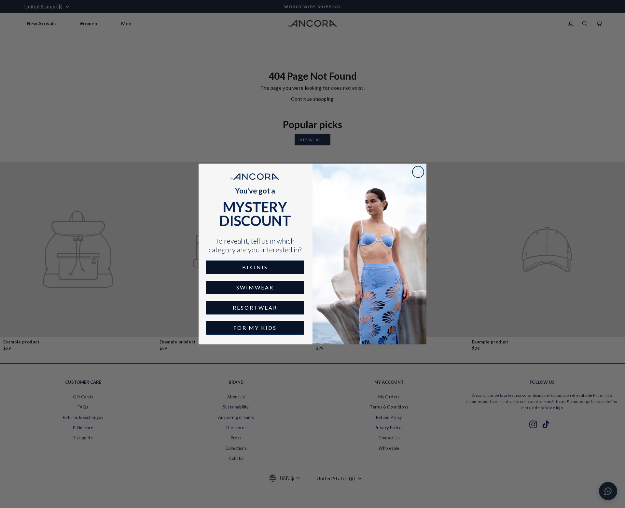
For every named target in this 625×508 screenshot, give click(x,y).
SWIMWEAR (255, 287)
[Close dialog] (418, 172)
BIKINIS (255, 267)
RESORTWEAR (255, 307)
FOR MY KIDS (255, 328)
